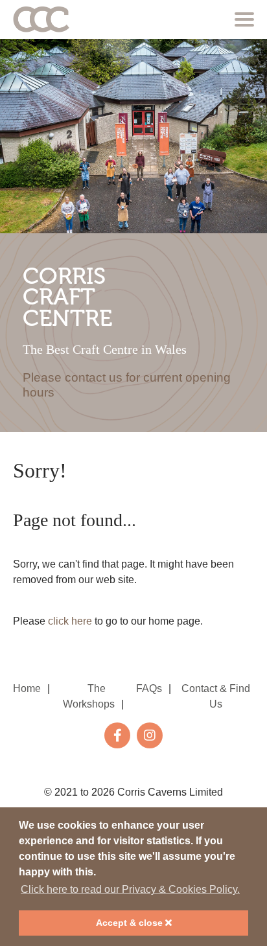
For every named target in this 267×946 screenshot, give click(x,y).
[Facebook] (117, 735)
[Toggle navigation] (244, 19)
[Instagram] (150, 735)
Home (27, 688)
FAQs (149, 688)
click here (70, 621)
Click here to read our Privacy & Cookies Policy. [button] (130, 889)
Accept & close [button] (130, 922)
